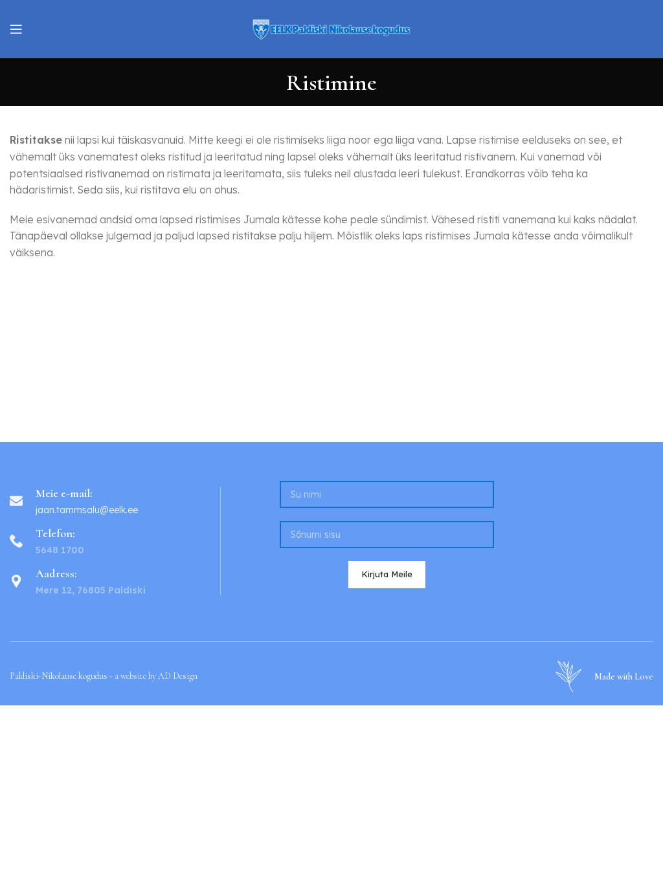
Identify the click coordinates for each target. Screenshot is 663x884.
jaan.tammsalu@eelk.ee (87, 510)
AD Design (177, 675)
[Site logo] (331, 27)
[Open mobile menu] (16, 29)
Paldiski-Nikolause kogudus (58, 675)
